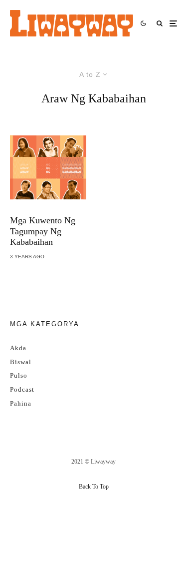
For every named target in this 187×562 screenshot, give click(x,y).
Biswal (20, 362)
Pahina (20, 403)
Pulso (18, 375)
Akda (18, 348)
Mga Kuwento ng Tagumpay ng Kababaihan (42, 231)
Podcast (22, 389)
